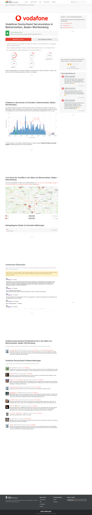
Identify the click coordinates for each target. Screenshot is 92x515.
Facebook (55, 501)
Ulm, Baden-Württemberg (47, 350)
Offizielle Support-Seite (68, 27)
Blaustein (37, 184)
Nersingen (25, 184)
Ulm (38, 182)
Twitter (54, 499)
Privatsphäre (46, 2)
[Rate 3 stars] (73, 64)
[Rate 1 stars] (68, 64)
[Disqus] (31, 293)
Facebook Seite (66, 25)
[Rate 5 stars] (78, 64)
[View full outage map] (31, 200)
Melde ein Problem (19, 39)
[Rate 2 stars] (71, 64)
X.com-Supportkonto (67, 23)
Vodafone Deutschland (22, 4)
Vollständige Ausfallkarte (46, 39)
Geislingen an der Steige (16, 184)
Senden (30, 184)
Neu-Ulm (41, 182)
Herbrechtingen (48, 182)
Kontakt (54, 2)
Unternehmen (33, 2)
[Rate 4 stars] (75, 64)
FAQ (40, 2)
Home (26, 2)
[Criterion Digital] (46, 511)
